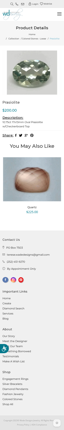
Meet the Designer (14, 341)
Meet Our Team (12, 346)
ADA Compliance (39, 424)
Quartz (32, 207)
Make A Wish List (13, 361)
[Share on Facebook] (16, 136)
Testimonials (10, 356)
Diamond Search (13, 308)
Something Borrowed (16, 351)
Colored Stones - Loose (34, 39)
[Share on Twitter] (20, 136)
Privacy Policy (23, 424)
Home (32, 34)
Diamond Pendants (15, 389)
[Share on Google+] (26, 136)
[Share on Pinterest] (31, 136)
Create (6, 303)
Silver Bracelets (12, 384)
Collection (13, 39)
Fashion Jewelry (12, 394)
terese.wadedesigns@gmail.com (28, 254)
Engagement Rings (15, 379)
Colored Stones (12, 399)
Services (7, 313)
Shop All (7, 404)
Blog (5, 318)
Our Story (8, 336)
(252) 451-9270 (16, 261)
